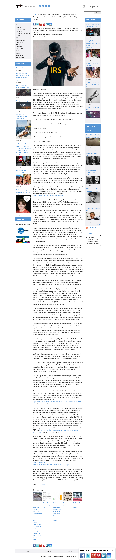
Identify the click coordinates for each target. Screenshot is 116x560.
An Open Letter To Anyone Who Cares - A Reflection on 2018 (23, 116)
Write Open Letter (93, 6)
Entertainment (20, 40)
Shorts (18, 25)
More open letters (92, 232)
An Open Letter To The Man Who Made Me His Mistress (92, 85)
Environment (20, 42)
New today (92, 228)
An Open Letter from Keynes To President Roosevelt (92, 153)
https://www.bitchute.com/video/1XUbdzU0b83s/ (48, 195)
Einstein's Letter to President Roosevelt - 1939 (92, 172)
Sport (18, 53)
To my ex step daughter (23, 101)
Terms (70, 551)
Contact (49, 551)
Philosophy (19, 51)
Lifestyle (19, 46)
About (28, 551)
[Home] (19, 6)
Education (19, 38)
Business (19, 31)
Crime (18, 36)
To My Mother (20, 68)
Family (18, 44)
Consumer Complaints (23, 33)
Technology (19, 55)
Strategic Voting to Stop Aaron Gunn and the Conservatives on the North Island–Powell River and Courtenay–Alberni (57, 511)
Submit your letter (92, 239)
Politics (42, 484)
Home (35, 15)
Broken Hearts (20, 29)
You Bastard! (20, 57)
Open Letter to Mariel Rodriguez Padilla (47, 505)
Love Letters (20, 49)
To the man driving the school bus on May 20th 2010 (23, 192)
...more (98, 122)
